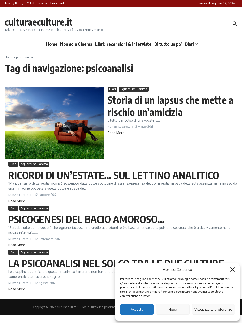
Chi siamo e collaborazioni (45, 3)
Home (51, 44)
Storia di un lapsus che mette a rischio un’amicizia (170, 106)
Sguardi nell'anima (133, 89)
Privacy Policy (14, 3)
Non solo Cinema (76, 44)
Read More (116, 133)
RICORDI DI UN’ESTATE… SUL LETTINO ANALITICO (113, 175)
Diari (189, 44)
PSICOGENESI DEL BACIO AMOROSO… (86, 219)
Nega (173, 309)
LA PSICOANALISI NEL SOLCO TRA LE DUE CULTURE (116, 263)
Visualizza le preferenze (213, 309)
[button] (232, 269)
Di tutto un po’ (168, 44)
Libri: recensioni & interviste (123, 44)
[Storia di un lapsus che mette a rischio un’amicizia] (54, 123)
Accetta (137, 309)
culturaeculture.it (39, 22)
